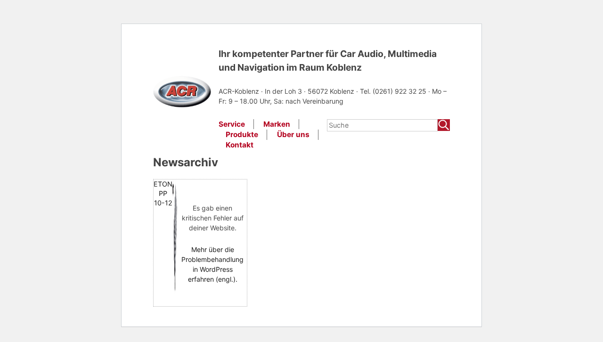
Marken (276, 124)
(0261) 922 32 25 (400, 91)
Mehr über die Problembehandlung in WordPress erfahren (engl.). (212, 264)
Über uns (293, 134)
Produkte (242, 134)
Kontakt (239, 144)
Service (232, 124)
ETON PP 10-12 (163, 193)
